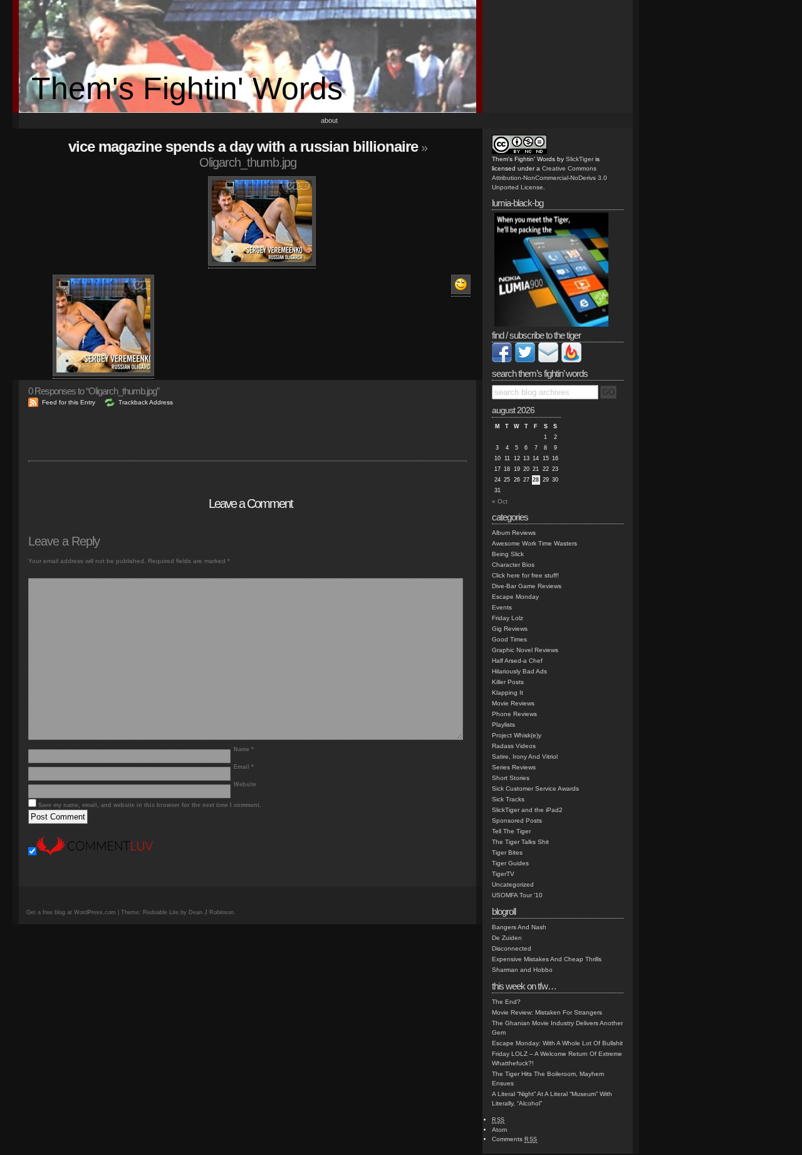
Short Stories (510, 777)
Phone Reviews (514, 713)
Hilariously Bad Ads (519, 671)
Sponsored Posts (517, 820)
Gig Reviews (510, 628)
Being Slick (508, 554)
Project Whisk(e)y (516, 735)
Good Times (509, 639)
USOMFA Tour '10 (517, 895)
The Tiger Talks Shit (520, 841)
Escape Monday (515, 596)
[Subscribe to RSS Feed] (571, 360)
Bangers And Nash (519, 927)
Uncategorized (513, 884)
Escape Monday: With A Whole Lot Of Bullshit (557, 1043)
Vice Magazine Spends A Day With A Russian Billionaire (243, 146)
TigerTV (503, 873)
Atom (499, 1129)
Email (244, 767)
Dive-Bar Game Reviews (526, 586)
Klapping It (507, 692)
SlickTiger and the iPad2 (527, 809)
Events (502, 607)
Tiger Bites (507, 852)
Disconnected (511, 948)
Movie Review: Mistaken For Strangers (547, 1012)
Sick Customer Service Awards (535, 788)
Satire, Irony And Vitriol (525, 756)
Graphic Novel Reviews (525, 649)
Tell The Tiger (511, 831)
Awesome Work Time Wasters (534, 543)
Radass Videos (514, 745)
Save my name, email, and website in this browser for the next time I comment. (149, 805)
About (329, 120)
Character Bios (513, 564)
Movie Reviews (513, 703)
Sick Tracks (508, 799)
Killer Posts (508, 681)
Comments (515, 1139)
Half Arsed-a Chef (517, 660)
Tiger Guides (510, 863)
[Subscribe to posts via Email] (548, 360)
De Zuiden (507, 937)
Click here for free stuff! (525, 575)
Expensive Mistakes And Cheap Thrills (547, 959)
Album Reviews (514, 532)
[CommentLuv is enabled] (94, 853)
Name (244, 749)
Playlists (503, 724)
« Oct (500, 501)
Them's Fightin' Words (187, 88)
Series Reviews (514, 767)
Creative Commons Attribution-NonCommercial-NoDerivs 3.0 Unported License (549, 178)
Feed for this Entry (68, 402)
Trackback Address (145, 402)
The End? (506, 1001)
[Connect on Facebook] (502, 360)
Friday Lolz (507, 617)
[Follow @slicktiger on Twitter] (525, 360)
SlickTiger (579, 159)
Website (245, 784)
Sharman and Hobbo (522, 969)
